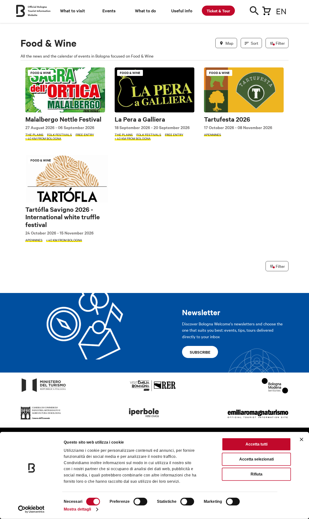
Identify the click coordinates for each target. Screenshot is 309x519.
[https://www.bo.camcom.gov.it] (41, 419)
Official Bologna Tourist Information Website (39, 11)
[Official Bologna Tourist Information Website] (20, 11)
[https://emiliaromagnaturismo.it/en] (257, 419)
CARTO (282, 353)
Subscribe (200, 352)
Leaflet (232, 353)
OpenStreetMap (250, 353)
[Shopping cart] (266, 10)
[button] (27, 197)
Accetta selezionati (256, 459)
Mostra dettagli (77, 509)
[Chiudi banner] (301, 439)
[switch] (140, 501)
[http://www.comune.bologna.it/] (144, 419)
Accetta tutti (256, 444)
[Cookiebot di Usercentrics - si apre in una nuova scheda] (31, 509)
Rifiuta (256, 474)
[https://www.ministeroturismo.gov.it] (44, 392)
